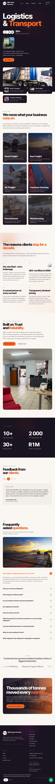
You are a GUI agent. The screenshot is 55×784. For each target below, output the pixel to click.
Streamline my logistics (14, 706)
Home (21, 3)
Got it (6, 779)
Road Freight (32, 734)
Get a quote (8, 60)
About (27, 3)
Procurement (32, 743)
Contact (4, 757)
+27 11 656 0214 (32, 755)
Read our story (8, 344)
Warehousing (32, 745)
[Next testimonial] (8, 478)
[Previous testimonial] (4, 478)
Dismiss (10, 779)
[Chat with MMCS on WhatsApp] (51, 780)
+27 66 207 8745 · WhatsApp (35, 757)
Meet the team (22, 344)
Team (39, 3)
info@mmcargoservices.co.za (36, 753)
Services (33, 3)
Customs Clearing (33, 741)
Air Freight (31, 739)
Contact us (48, 3)
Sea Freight (31, 736)
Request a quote (6, 760)
